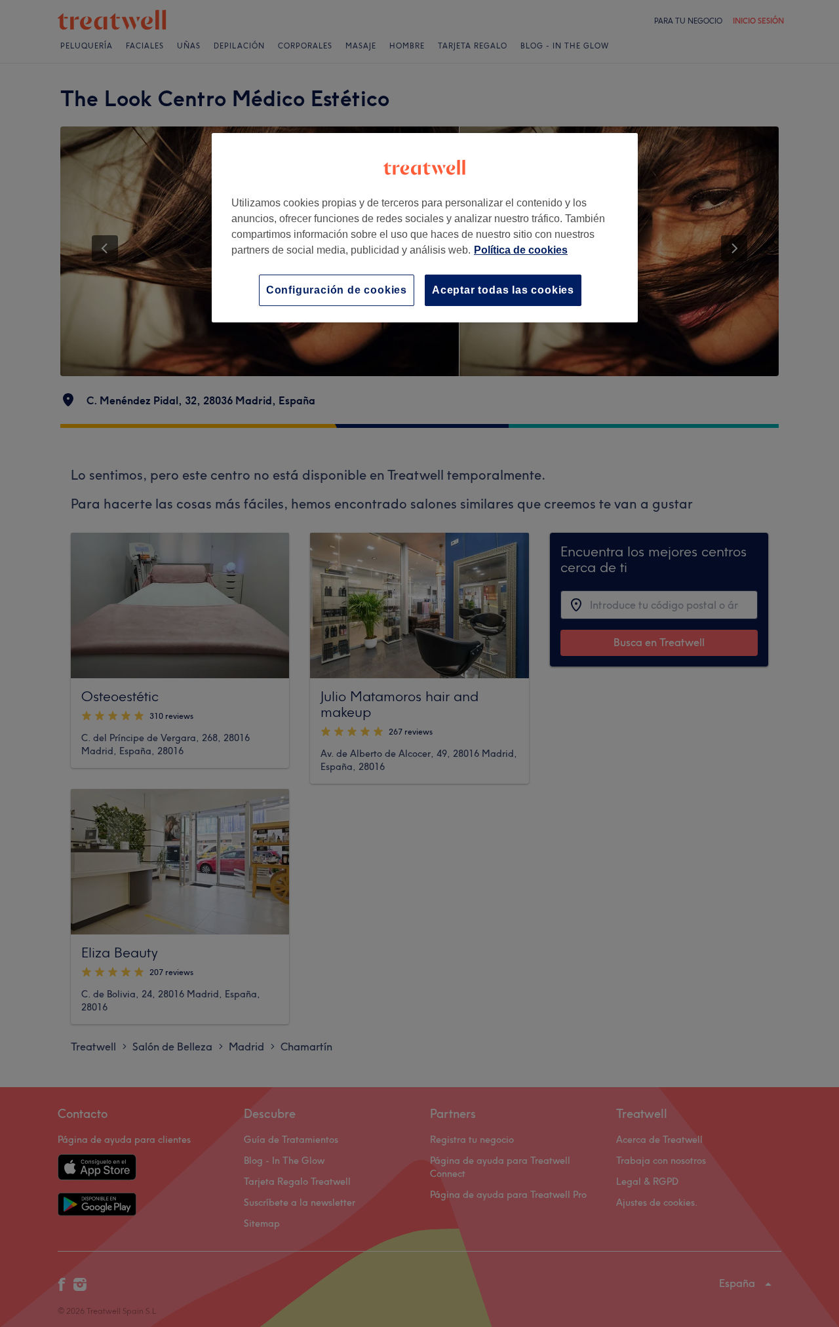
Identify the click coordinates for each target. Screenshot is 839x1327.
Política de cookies (521, 250)
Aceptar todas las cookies (503, 290)
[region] (425, 227)
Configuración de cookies (336, 290)
